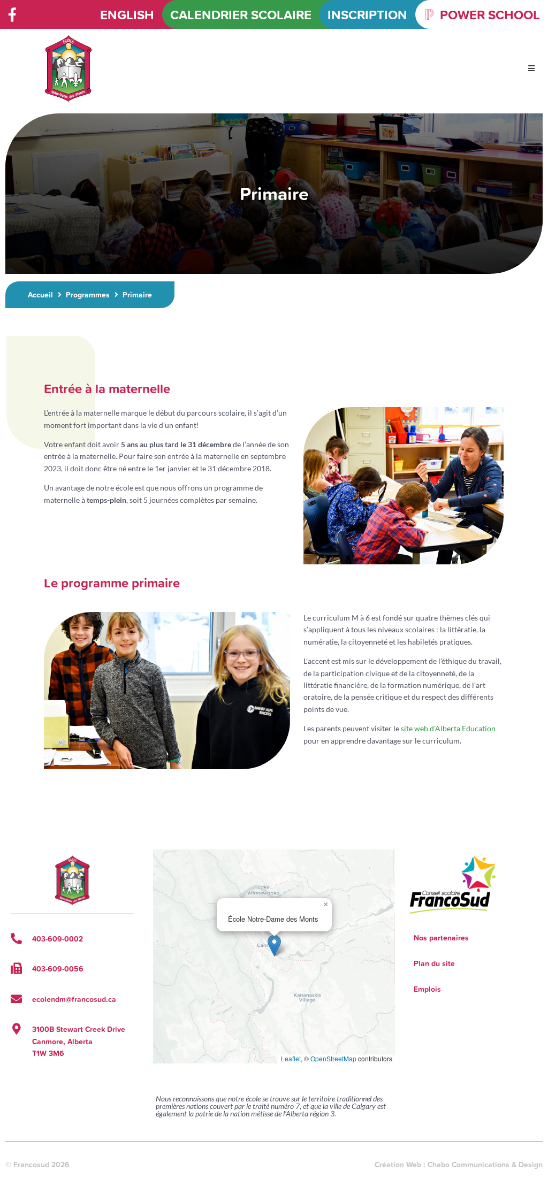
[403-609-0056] (16, 968)
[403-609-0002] (16, 938)
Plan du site (434, 963)
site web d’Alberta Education (448, 728)
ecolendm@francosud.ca (74, 999)
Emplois (427, 989)
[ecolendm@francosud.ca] (16, 999)
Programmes (88, 294)
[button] (531, 68)
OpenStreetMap (333, 1058)
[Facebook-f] (12, 14)
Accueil (40, 294)
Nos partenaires (441, 937)
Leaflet (291, 1058)
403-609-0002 (57, 938)
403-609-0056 (57, 968)
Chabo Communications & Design (485, 1164)
